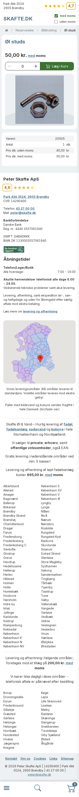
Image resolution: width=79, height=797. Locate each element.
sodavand (37, 429)
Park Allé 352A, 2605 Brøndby (26, 197)
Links (54, 758)
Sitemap (67, 758)
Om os (25, 758)
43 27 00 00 (25, 208)
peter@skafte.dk (23, 213)
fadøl (68, 424)
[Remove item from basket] (9, 66)
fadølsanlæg (16, 429)
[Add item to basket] (35, 66)
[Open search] (38, 788)
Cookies (40, 758)
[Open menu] (6, 788)
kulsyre (57, 429)
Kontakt (11, 758)
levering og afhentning (40, 311)
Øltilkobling (49, 30)
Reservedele (25, 30)
